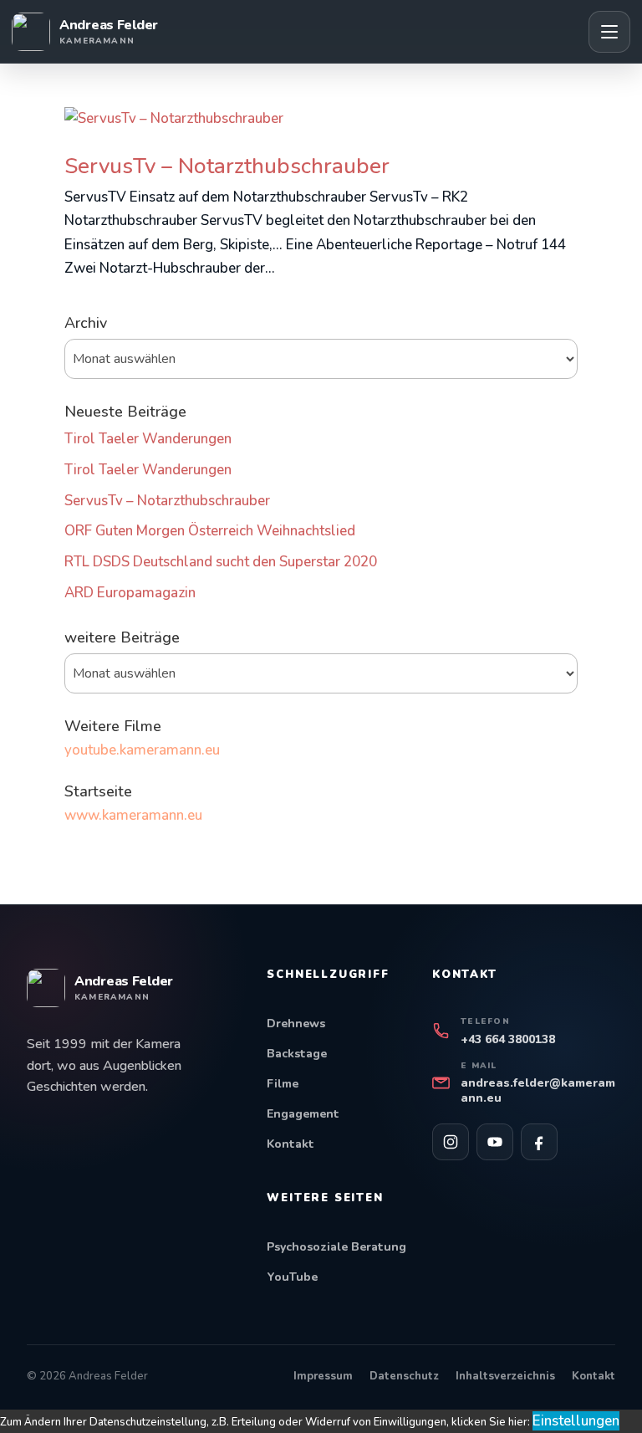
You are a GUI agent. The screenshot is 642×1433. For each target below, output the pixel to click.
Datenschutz (404, 1376)
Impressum (323, 1376)
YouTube (292, 1277)
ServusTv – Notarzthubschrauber (227, 166)
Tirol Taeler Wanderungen (148, 438)
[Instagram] (450, 1141)
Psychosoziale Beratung (336, 1247)
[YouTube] (494, 1141)
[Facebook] (539, 1141)
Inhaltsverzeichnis (505, 1376)
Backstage (297, 1054)
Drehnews (296, 1023)
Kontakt (290, 1144)
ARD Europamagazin (130, 592)
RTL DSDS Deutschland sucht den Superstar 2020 (220, 561)
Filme (282, 1084)
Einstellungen (575, 1420)
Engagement (303, 1114)
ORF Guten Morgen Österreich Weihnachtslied (209, 530)
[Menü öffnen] (609, 32)
